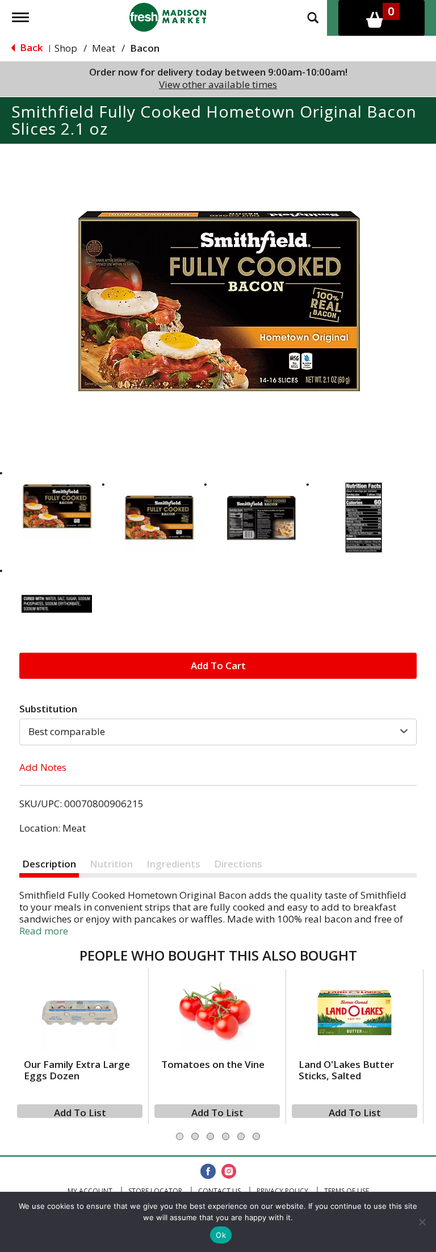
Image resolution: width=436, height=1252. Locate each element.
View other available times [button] (218, 84)
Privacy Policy (282, 1191)
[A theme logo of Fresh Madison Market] (167, 16)
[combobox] (218, 731)
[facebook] (208, 1171)
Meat (103, 48)
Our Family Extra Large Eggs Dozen (77, 1070)
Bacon (145, 48)
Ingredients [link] (173, 863)
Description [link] (49, 863)
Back (30, 47)
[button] (56, 506)
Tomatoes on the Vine (213, 1064)
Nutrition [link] (111, 863)
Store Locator (155, 1191)
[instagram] (228, 1171)
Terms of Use (346, 1191)
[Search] (313, 17)
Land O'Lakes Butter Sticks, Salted (346, 1070)
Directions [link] (238, 863)
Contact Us (219, 1191)
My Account (90, 1191)
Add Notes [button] (42, 767)
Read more (43, 931)
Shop (65, 48)
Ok (221, 1235)
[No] (421, 1222)
